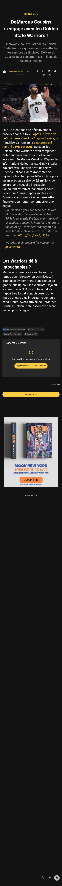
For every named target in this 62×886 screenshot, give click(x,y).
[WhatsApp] (43, 71)
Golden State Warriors (12, 334)
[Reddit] (55, 71)
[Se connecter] (57, 878)
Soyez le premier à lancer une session (31, 366)
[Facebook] (37, 71)
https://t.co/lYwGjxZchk (33, 235)
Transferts (31, 13)
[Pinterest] (49, 71)
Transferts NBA (31, 334)
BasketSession (17, 72)
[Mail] (44, 75)
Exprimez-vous (31, 394)
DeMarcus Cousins (35, 329)
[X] (50, 75)
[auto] (43, 878)
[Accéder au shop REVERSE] (50, 878)
